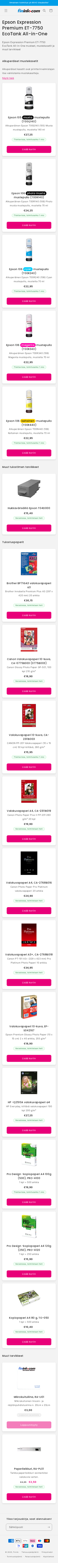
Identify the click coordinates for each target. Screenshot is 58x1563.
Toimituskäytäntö (14, 1557)
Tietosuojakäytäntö (30, 1552)
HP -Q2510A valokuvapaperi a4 (29, 1102)
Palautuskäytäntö (32, 1557)
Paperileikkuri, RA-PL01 (29, 1469)
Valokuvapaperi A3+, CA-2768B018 (29, 954)
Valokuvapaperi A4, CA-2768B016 (29, 882)
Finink (16, 1552)
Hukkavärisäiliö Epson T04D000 (29, 508)
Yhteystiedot (47, 1552)
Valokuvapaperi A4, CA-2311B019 (29, 811)
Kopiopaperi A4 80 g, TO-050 (29, 1318)
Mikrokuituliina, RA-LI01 (29, 1397)
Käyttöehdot (48, 1557)
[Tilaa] (48, 1527)
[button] (6, 10)
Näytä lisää (8, 78)
